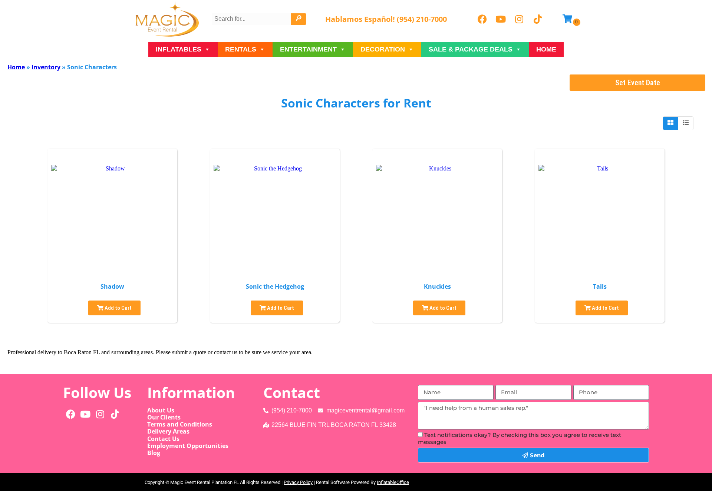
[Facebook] (482, 19)
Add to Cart (117, 308)
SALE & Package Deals (470, 49)
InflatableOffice (393, 482)
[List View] (685, 123)
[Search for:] (252, 19)
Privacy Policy (298, 482)
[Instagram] (519, 19)
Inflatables (178, 49)
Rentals (240, 49)
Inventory (46, 67)
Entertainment (308, 49)
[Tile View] (670, 123)
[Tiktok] (537, 19)
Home (546, 49)
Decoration (382, 49)
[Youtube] (500, 19)
